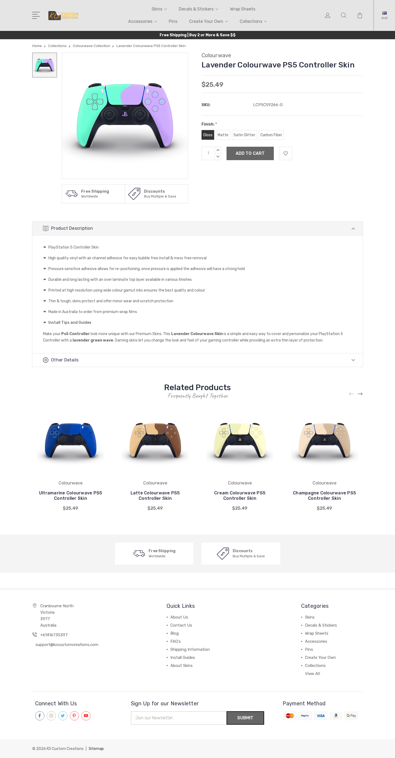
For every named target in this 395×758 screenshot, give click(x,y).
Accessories (140, 21)
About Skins (181, 665)
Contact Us (181, 625)
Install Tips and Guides (69, 322)
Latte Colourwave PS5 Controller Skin (155, 495)
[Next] (360, 394)
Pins (173, 21)
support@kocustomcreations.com (66, 644)
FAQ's (175, 641)
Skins (157, 9)
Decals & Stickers (196, 9)
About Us (179, 617)
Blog (174, 633)
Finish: (209, 124)
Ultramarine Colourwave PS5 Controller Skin (70, 495)
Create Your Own (206, 21)
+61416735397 (54, 635)
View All (312, 673)
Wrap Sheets (242, 9)
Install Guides (182, 657)
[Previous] (351, 394)
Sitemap (96, 748)
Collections (251, 21)
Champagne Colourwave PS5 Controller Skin (324, 495)
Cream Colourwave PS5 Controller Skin (239, 495)
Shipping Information (190, 649)
